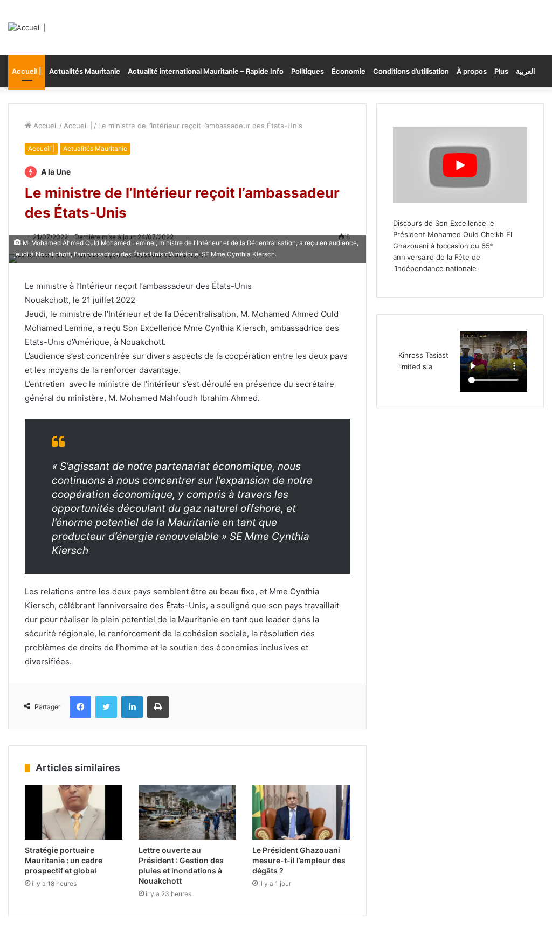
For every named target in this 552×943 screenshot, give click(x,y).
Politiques (307, 71)
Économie (348, 71)
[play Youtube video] (460, 165)
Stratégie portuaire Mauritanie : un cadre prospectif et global (63, 860)
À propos (472, 71)
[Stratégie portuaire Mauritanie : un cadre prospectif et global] (73, 812)
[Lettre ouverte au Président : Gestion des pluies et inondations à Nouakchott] (187, 812)
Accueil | (27, 71)
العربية (525, 71)
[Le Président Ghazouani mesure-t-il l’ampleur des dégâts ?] (301, 812)
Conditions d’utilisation (411, 71)
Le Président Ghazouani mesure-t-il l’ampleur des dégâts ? (299, 860)
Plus (501, 71)
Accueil (44, 125)
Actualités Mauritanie (84, 71)
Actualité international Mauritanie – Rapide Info (206, 71)
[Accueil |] (26, 27)
